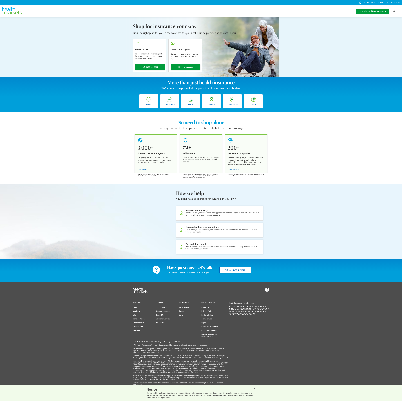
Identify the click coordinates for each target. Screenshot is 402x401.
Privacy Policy (221, 395)
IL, (266, 306)
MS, (257, 309)
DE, (250, 306)
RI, (261, 311)
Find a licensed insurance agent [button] (372, 11)
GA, (256, 306)
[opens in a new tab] (267, 291)
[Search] (394, 11)
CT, (244, 306)
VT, (241, 314)
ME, (244, 309)
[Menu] (399, 11)
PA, (258, 311)
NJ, (236, 311)
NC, (264, 309)
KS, (232, 309)
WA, (244, 314)
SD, (266, 311)
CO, (241, 306)
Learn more (232, 169)
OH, (249, 311)
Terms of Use (236, 395)
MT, (261, 309)
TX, (233, 314)
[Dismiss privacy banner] (254, 389)
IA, (261, 306)
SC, (263, 311)
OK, (252, 311)
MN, (251, 309)
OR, (255, 311)
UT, (235, 314)
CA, (238, 306)
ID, (264, 306)
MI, (247, 309)
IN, (230, 309)
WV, (250, 314)
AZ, (235, 306)
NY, (245, 311)
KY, (235, 309)
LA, (238, 309)
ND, (267, 309)
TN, (230, 314)
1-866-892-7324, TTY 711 (372, 2)
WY (254, 314)
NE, (230, 311)
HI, (259, 306)
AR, (232, 306)
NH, (233, 311)
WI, (247, 314)
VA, (238, 314)
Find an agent (143, 169)
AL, (230, 306)
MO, (254, 309)
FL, (253, 306)
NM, (239, 311)
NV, (242, 311)
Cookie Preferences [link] (209, 330)
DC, (247, 306)
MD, (241, 309)
